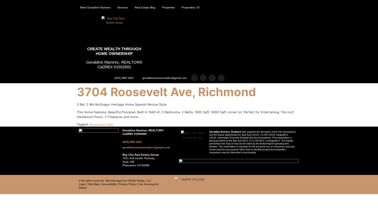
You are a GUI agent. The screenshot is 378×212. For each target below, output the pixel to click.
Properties (168, 7)
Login (82, 184)
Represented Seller (101, 124)
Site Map (93, 184)
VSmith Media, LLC (139, 180)
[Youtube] (221, 77)
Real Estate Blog (145, 7)
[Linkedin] (212, 77)
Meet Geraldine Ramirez (95, 7)
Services (122, 7)
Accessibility (108, 184)
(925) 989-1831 (132, 141)
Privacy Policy (127, 184)
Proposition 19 (190, 7)
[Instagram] (194, 77)
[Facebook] (203, 77)
